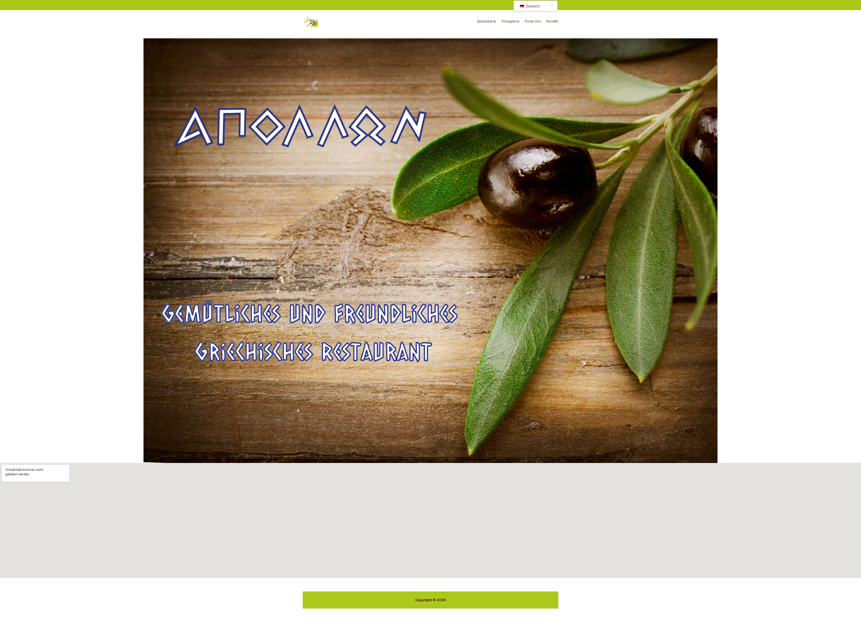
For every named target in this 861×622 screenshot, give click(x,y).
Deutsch (532, 6)
